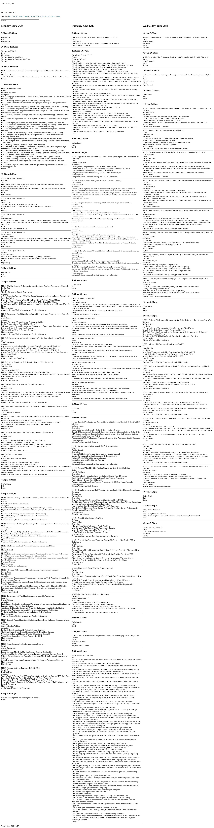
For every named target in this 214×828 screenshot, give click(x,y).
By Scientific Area (34, 16)
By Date (12, 16)
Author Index (55, 16)
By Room (45, 16)
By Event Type (21, 16)
